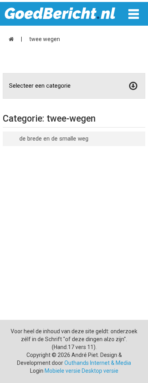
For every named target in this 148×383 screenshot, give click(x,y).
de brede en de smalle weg (53, 138)
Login (36, 371)
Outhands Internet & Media (97, 363)
